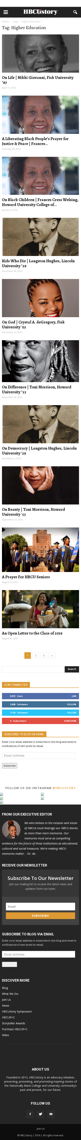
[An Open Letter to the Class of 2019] (40, 609)
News (5, 1005)
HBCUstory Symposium (17, 1011)
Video (5, 1035)
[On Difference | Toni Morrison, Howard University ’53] (40, 361)
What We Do (10, 994)
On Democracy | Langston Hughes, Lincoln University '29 (39, 450)
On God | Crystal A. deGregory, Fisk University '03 (33, 324)
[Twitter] (40, 1114)
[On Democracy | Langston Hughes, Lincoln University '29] (40, 424)
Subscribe (70, 720)
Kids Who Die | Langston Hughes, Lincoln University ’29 (38, 263)
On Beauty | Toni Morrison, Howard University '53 (33, 512)
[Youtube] (51, 1114)
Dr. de (40, 838)
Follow (71, 704)
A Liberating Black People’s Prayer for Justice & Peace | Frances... (35, 141)
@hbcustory (64, 788)
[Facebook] (30, 1114)
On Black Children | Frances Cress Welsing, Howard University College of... (40, 202)
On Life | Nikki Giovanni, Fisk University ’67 (38, 80)
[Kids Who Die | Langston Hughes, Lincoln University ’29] (40, 237)
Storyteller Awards (13, 1023)
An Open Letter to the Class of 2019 (32, 633)
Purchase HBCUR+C (15, 1029)
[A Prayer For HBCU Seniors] (40, 550)
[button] (75, 12)
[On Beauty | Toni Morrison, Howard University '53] (40, 485)
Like (74, 696)
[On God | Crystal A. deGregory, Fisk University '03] (40, 298)
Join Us (6, 999)
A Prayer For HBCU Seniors (26, 577)
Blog (5, 988)
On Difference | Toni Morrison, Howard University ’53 (36, 389)
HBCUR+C (8, 1017)
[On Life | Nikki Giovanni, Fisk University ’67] (40, 53)
